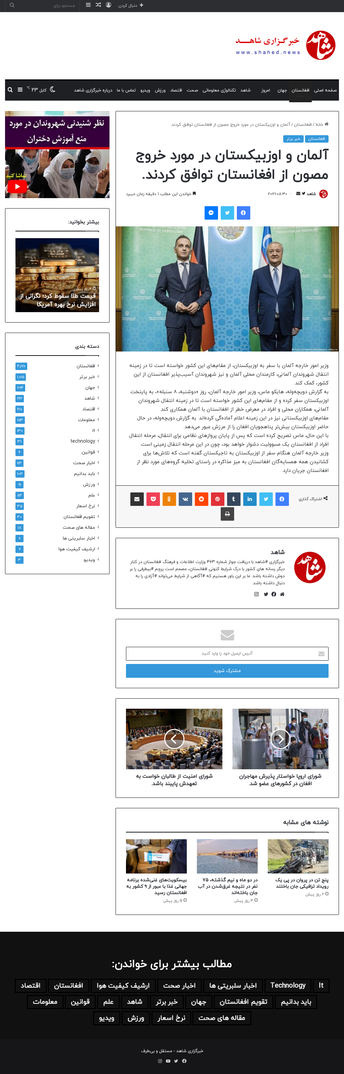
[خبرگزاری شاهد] (284, 46)
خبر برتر (293, 139)
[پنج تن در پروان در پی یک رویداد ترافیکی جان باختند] (298, 856)
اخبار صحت (84, 463)
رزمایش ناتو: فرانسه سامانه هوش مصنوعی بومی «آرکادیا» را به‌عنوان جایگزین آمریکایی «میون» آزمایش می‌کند (57, 292)
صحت (192, 90)
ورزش (160, 90)
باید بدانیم (84, 474)
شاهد (246, 90)
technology (82, 441)
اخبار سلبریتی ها (79, 538)
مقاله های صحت (79, 527)
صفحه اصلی (325, 90)
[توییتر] (264, 594)
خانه (320, 125)
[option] (57, 275)
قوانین (88, 452)
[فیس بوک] (272, 594)
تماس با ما (126, 90)
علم (91, 495)
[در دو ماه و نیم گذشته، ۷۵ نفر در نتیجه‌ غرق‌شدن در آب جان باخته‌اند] (227, 856)
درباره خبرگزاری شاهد (93, 90)
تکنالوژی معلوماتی (219, 90)
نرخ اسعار (85, 506)
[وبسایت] (280, 594)
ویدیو (145, 90)
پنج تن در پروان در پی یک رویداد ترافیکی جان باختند (302, 883)
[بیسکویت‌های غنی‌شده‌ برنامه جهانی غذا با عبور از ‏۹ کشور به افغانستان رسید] (156, 856)
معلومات (86, 420)
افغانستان (300, 90)
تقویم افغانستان (79, 517)
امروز (265, 90)
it (93, 431)
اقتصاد (176, 90)
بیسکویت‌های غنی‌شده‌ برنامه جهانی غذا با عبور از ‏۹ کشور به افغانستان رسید (156, 886)
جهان (282, 90)
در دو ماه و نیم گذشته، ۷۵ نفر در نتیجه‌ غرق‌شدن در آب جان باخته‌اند (228, 886)
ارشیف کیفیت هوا (76, 549)
